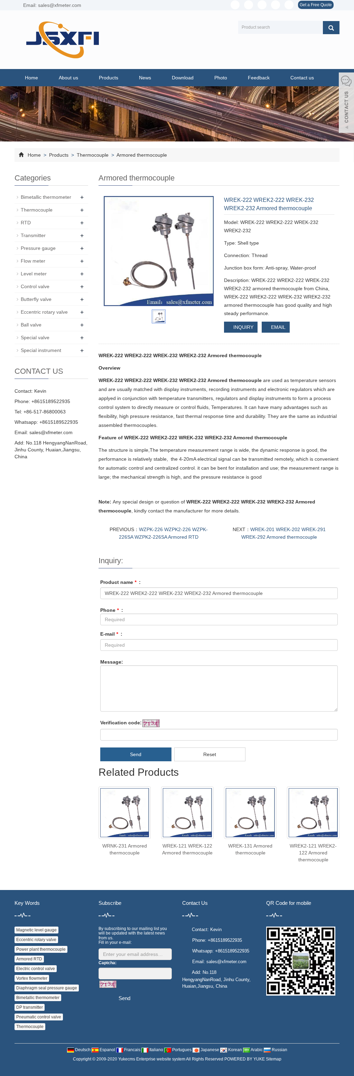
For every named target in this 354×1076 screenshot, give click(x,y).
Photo (220, 77)
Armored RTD (29, 959)
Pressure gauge (38, 248)
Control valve (35, 286)
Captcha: (108, 962)
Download (183, 77)
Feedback (259, 77)
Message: (111, 662)
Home (31, 77)
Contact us (302, 77)
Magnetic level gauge (36, 930)
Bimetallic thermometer (46, 197)
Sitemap (273, 1059)
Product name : (120, 582)
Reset (209, 754)
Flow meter (33, 261)
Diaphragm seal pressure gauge (46, 988)
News (145, 77)
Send (135, 754)
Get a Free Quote (316, 4)
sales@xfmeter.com (51, 432)
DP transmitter (29, 1007)
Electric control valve (35, 968)
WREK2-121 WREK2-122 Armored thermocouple (313, 852)
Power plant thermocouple (41, 949)
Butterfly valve (36, 299)
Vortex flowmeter (31, 978)
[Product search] (331, 27)
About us (68, 77)
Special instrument (41, 350)
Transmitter (33, 235)
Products (108, 77)
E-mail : (111, 634)
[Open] (346, 103)
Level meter (34, 273)
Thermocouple (92, 155)
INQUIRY (242, 327)
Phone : (111, 610)
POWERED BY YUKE (245, 1059)
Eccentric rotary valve (44, 312)
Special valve (35, 337)
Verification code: (121, 722)
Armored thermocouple (141, 155)
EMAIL (278, 327)
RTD (26, 222)
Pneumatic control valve (38, 1017)
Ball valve (31, 324)
